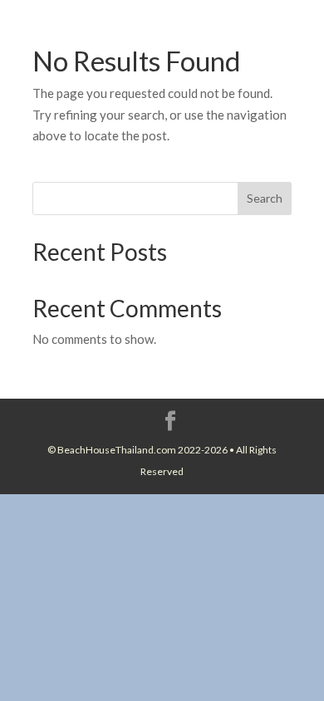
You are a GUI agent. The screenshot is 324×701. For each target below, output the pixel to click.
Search (264, 198)
